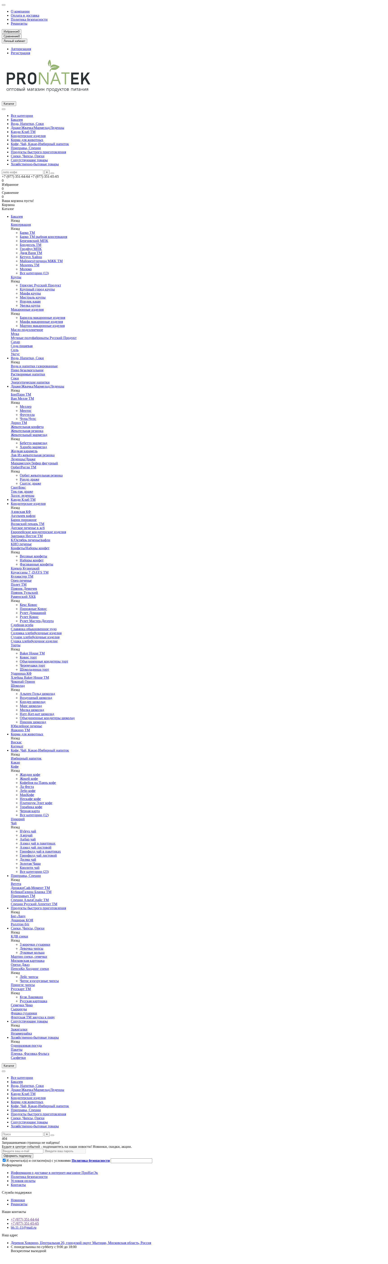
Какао (15, 762)
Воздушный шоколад (36, 698)
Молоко (26, 269)
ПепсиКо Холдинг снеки (30, 969)
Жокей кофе (29, 779)
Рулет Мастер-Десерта (37, 621)
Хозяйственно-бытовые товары (35, 164)
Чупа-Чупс (28, 419)
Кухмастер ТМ (22, 576)
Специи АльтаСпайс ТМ (30, 900)
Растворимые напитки (28, 374)
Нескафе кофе (30, 799)
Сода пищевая (22, 346)
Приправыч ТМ (23, 896)
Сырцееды (19, 1009)
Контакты (18, 1185)
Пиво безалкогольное (27, 370)
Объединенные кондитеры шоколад (47, 718)
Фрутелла (27, 415)
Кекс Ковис (28, 605)
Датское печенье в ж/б (28, 528)
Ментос (25, 410)
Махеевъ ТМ (29, 265)
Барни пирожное (24, 520)
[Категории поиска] (3, 109)
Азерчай (26, 835)
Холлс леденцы (22, 495)
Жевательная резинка (27, 431)
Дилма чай (28, 859)
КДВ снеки (19, 936)
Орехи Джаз (20, 965)
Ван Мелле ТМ (22, 398)
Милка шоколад (32, 710)
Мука (15, 334)
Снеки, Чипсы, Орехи (27, 156)
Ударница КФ (21, 673)
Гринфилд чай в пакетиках (40, 851)
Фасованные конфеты (36, 564)
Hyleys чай (28, 831)
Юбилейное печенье (26, 726)
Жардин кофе (30, 774)
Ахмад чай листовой (35, 847)
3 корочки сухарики (35, 944)
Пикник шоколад (33, 722)
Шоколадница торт (34, 669)
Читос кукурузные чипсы (39, 981)
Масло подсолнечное (27, 330)
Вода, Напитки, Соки (27, 124)
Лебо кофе (27, 791)
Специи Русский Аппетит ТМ (34, 904)
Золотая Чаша (30, 863)
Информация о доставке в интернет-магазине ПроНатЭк (54, 1173)
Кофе (15, 766)
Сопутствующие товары (29, 160)
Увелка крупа (30, 305)
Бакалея (17, 120)
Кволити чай (30, 867)
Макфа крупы (30, 293)
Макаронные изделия (27, 309)
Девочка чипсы (31, 948)
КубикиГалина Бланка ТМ (31, 892)
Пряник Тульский (24, 592)
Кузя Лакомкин (31, 997)
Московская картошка (27, 960)
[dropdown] (3, 5)
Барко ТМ (27, 233)
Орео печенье (21, 580)
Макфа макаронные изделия (41, 322)
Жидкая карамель (24, 451)
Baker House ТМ (32, 653)
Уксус (15, 354)
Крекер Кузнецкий (25, 568)
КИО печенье (21, 544)
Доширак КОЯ (22, 920)
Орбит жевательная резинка (41, 475)
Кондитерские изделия (28, 136)
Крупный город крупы (37, 289)
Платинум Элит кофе (36, 803)
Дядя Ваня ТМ (31, 253)
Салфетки (18, 1058)
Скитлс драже (30, 483)
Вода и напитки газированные (34, 366)
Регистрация (20, 53)
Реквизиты (19, 23)
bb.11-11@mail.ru (23, 1227)
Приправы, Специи (26, 148)
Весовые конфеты (33, 556)
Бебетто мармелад (33, 443)
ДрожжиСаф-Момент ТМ (30, 888)
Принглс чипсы (23, 985)
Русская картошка (33, 1001)
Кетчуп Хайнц (31, 257)
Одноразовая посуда (26, 1045)
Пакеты (16, 1049)
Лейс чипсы (29, 977)
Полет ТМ (18, 584)
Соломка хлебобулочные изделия (36, 633)
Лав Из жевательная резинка (33, 455)
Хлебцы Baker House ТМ (30, 677)
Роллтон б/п (20, 924)
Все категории (22, 116)
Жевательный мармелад (29, 435)
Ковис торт (28, 657)
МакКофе (27, 795)
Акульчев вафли (23, 516)
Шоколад (18, 685)
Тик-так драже (22, 491)
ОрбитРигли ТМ (23, 467)
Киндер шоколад (32, 702)
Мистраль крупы (33, 297)
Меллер (25, 406)
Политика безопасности (29, 19)
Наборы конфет (32, 560)
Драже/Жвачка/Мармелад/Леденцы (37, 128)
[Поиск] (52, 173)
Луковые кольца (32, 952)
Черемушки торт (32, 665)
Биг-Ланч (18, 916)
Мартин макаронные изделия (42, 326)
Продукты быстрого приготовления (38, 152)
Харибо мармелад (33, 447)
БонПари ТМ (21, 394)
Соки (15, 378)
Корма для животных (27, 140)
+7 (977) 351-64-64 (25, 1219)
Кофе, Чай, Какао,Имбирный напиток (40, 144)
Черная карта (30, 811)
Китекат (17, 746)
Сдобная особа (22, 625)
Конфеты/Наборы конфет (30, 548)
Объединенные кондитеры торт (44, 661)
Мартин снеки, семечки (29, 956)
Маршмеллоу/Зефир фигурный (34, 463)
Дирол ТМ (19, 423)
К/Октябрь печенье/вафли (30, 540)
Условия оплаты (23, 1181)
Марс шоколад (31, 706)
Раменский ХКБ (23, 597)
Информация (12, 1165)
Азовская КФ (21, 512)
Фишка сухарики (24, 1013)
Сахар (15, 342)
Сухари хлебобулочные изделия (35, 637)
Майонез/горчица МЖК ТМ (41, 261)
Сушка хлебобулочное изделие (34, 641)
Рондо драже (29, 479)
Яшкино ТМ (20, 730)
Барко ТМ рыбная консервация (43, 237)
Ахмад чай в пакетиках (37, 843)
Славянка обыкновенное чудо (34, 629)
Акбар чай (28, 839)
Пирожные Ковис (33, 609)
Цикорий (18, 819)
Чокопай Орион (23, 681)
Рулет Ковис (29, 617)
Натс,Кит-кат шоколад (37, 714)
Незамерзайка (21, 1033)
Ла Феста (27, 787)
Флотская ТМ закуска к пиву (33, 1017)
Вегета (16, 884)
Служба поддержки (17, 1192)
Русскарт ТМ (21, 989)
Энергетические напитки (30, 382)
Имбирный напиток (26, 758)
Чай (14, 823)
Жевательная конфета (27, 427)
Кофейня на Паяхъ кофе (38, 783)
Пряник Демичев (24, 588)
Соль (14, 350)
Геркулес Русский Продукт (40, 285)
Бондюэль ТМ (30, 245)
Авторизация (21, 49)
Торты (15, 645)
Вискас (16, 742)
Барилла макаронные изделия (42, 317)
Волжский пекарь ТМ (27, 524)
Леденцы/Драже (23, 459)
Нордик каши (30, 301)
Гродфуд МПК (31, 249)
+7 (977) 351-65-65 (25, 1223)
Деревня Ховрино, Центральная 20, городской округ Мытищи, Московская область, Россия (81, 1243)
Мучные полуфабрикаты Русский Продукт (44, 338)
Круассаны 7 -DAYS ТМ (29, 572)
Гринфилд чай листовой (38, 855)
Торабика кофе (31, 807)
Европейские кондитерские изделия (38, 532)
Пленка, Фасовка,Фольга (30, 1054)
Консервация (21, 224)
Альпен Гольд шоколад (37, 694)
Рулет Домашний (33, 613)
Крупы (16, 277)
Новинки (18, 1200)
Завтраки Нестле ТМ (27, 536)
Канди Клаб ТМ (23, 132)
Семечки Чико (22, 1005)
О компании (20, 11)
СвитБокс (18, 487)
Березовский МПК (34, 241)
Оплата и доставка (25, 15)
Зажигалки (19, 1029)
